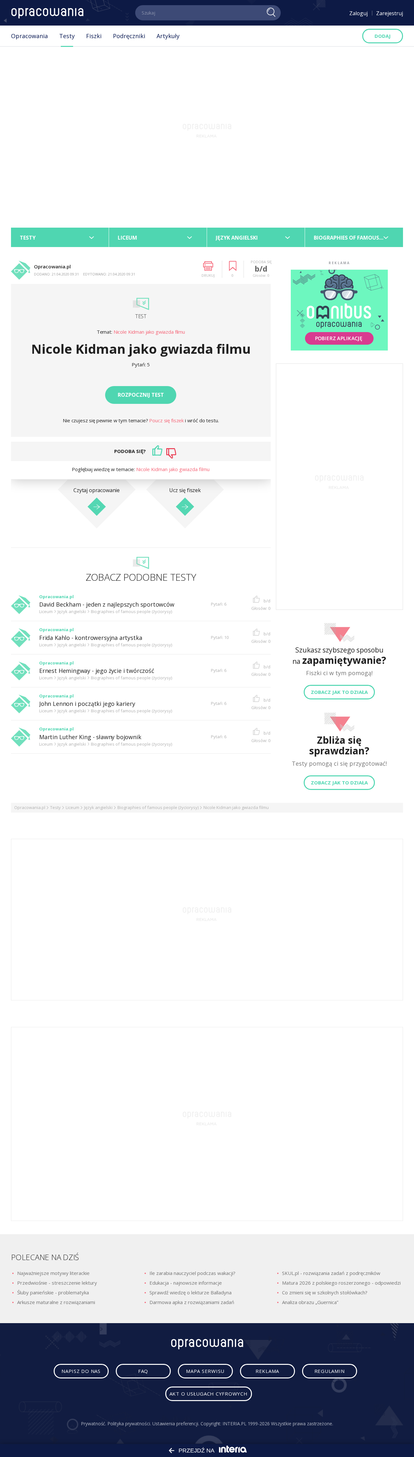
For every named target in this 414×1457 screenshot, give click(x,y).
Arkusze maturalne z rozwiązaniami (56, 1302)
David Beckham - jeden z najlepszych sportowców (106, 604)
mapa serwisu (205, 1371)
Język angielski (98, 807)
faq (143, 1371)
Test (140, 316)
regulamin (329, 1371)
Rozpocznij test (141, 394)
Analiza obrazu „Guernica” (310, 1302)
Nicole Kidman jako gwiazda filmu (149, 332)
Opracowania (29, 36)
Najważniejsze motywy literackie (53, 1273)
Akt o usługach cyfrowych (208, 1393)
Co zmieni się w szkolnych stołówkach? (324, 1292)
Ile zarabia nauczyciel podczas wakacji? (192, 1273)
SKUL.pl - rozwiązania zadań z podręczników (331, 1273)
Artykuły (168, 36)
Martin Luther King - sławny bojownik (90, 737)
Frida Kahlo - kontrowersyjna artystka (90, 638)
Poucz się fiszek (167, 420)
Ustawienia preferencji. (175, 1423)
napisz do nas (81, 1371)
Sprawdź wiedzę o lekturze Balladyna (190, 1292)
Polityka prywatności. (129, 1423)
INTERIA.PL (234, 1423)
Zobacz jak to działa (339, 692)
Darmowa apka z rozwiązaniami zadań (191, 1302)
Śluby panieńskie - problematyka (53, 1292)
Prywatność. (93, 1423)
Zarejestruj (389, 13)
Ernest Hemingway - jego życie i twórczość (96, 671)
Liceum (72, 807)
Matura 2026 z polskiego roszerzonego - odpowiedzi (341, 1282)
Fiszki (94, 36)
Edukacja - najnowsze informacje (185, 1282)
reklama (267, 1371)
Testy (67, 36)
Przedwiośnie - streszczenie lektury (57, 1282)
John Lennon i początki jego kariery (87, 703)
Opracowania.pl (29, 807)
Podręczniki (129, 36)
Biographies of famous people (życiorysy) (158, 807)
